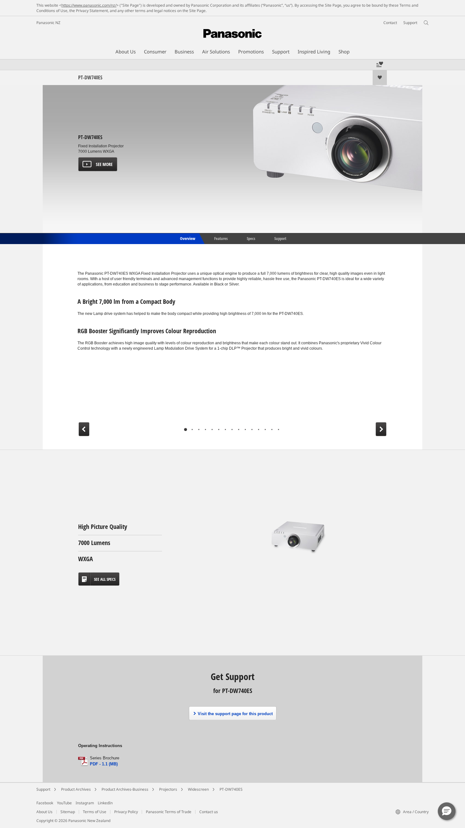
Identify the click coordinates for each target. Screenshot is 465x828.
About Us (44, 811)
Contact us (208, 811)
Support (280, 238)
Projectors (168, 789)
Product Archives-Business (125, 789)
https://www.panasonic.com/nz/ (88, 5)
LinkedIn (105, 803)
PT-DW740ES (231, 789)
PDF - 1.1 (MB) (104, 764)
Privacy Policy (126, 811)
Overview (187, 238)
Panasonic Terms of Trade (168, 811)
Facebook (44, 803)
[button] (447, 811)
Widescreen (198, 789)
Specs (251, 238)
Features (221, 238)
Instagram (85, 803)
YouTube (64, 803)
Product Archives (76, 789)
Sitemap (67, 811)
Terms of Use (94, 811)
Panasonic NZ (48, 22)
